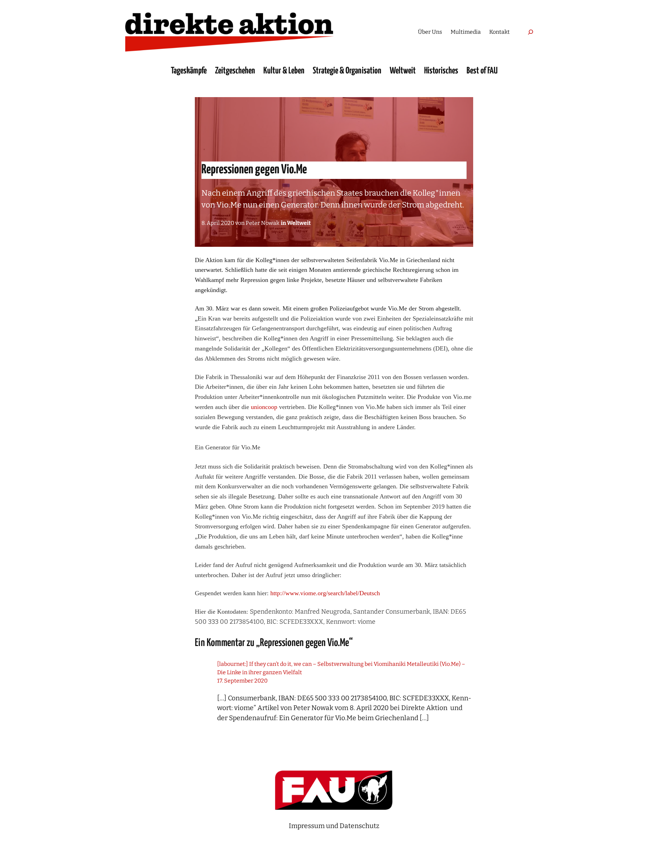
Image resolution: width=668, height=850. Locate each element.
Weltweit (299, 223)
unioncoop (264, 406)
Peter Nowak (262, 223)
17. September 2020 (242, 680)
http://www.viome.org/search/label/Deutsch (325, 593)
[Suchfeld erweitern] (530, 31)
